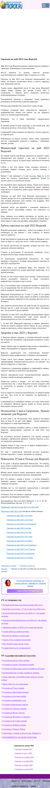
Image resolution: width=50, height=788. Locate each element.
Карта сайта (26, 781)
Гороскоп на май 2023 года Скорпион (21, 545)
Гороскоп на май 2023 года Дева (19, 537)
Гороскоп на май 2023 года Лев (19, 532)
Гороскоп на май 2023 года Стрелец (21, 549)
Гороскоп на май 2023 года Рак (19, 528)
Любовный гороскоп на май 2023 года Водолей (20, 507)
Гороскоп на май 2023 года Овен (20, 516)
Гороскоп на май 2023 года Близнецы (21, 524)
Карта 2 (37, 781)
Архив (33, 786)
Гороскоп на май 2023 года (11, 511)
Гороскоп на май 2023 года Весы (20, 541)
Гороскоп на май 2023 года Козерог (21, 554)
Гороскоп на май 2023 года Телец (20, 520)
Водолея (32, 176)
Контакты (15, 781)
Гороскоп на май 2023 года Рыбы (20, 558)
